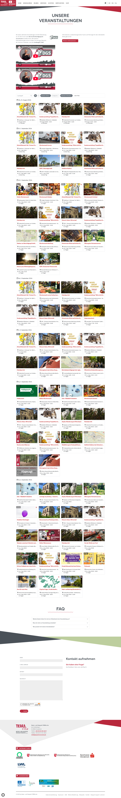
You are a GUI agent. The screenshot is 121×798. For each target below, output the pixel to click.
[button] (3, 795)
